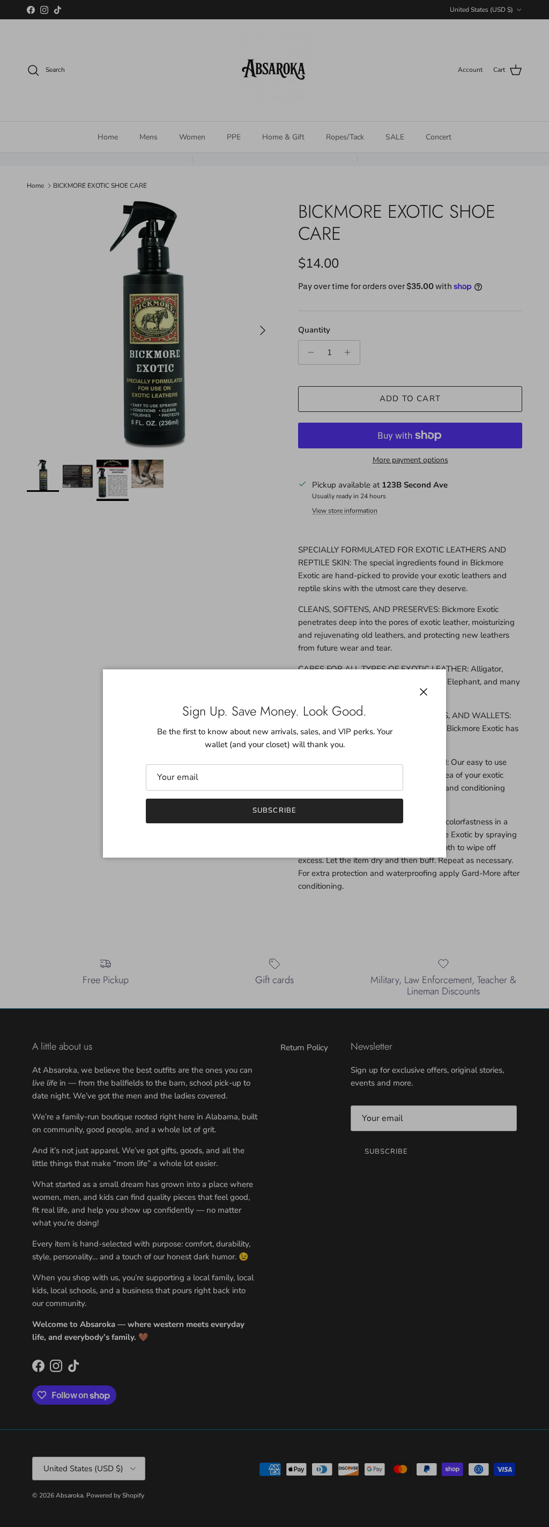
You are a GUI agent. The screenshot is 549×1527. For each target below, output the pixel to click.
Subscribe (274, 810)
